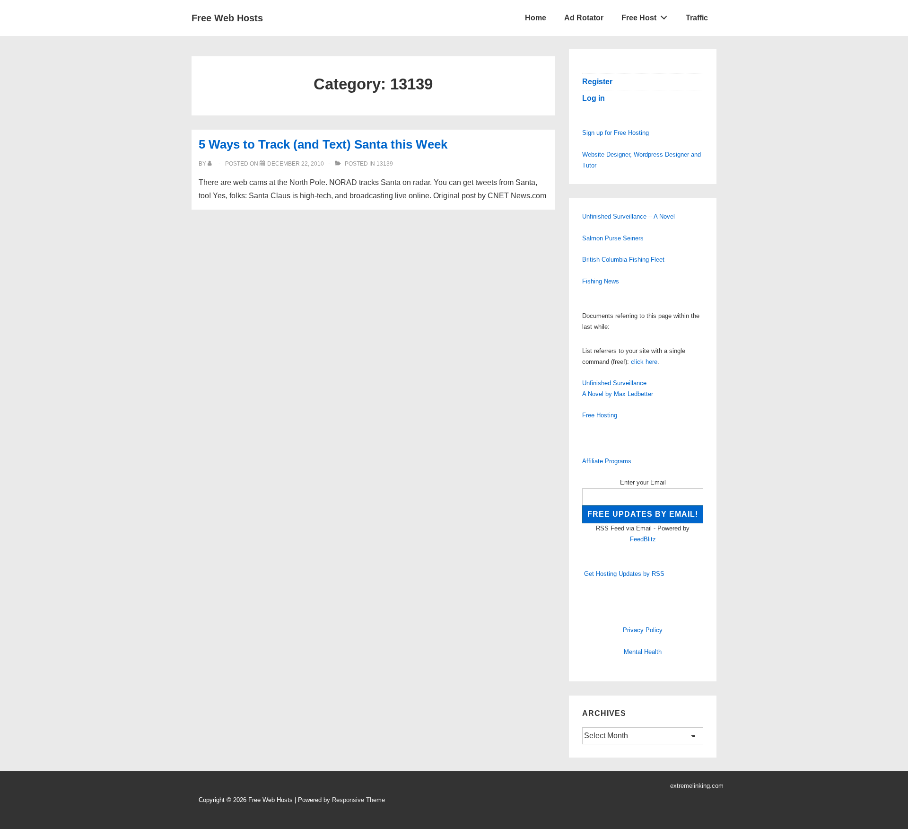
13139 (384, 163)
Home (535, 18)
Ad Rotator (583, 18)
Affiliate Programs (606, 461)
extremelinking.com (697, 785)
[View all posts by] (212, 163)
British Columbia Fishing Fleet (623, 259)
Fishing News (600, 281)
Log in (593, 98)
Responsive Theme (358, 799)
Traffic (697, 18)
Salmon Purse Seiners (613, 238)
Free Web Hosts (227, 18)
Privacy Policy (643, 630)
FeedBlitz (643, 539)
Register (597, 82)
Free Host (638, 18)
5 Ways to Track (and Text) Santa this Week (323, 144)
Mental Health (643, 651)
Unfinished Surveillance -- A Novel (628, 216)
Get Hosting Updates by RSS (624, 573)
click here (644, 361)
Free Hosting (599, 415)
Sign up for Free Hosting (615, 132)
